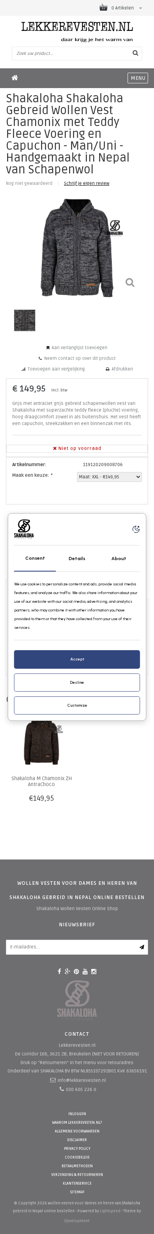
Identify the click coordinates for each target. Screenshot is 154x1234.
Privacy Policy (77, 1149)
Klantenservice (77, 1183)
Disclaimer (77, 1140)
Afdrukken (122, 369)
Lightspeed (110, 1211)
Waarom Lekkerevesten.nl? (77, 1123)
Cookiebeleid (77, 1157)
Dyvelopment (77, 1221)
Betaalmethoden (77, 1166)
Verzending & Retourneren (77, 1175)
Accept (77, 659)
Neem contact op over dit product (80, 358)
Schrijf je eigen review (86, 183)
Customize (77, 705)
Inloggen (77, 1114)
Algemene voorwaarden (77, 1131)
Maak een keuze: (32, 475)
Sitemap (77, 1192)
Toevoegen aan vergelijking (56, 369)
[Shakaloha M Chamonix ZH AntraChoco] (41, 740)
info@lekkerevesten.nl (82, 1081)
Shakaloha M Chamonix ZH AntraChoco (41, 781)
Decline (77, 682)
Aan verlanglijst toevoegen (79, 347)
